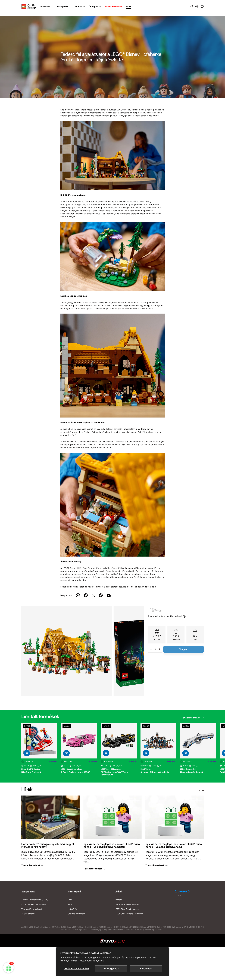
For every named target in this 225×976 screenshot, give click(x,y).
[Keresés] (191, 6)
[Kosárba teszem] (26, 753)
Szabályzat (28, 891)
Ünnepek (93, 6)
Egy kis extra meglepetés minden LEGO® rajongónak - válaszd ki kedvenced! (174, 845)
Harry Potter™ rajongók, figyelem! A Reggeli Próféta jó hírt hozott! (47, 845)
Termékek (45, 6)
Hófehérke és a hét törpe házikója (167, 616)
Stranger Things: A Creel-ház (154, 772)
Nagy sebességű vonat (191, 772)
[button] (137, 651)
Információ (74, 891)
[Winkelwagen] (202, 6)
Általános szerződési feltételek (33, 904)
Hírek (128, 6)
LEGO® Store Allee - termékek (127, 904)
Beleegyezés (111, 968)
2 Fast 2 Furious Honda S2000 (75, 772)
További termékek (191, 717)
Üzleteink (118, 900)
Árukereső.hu (182, 896)
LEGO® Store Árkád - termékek (127, 909)
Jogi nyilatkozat (28, 914)
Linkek (119, 891)
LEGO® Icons (145, 769)
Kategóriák (62, 6)
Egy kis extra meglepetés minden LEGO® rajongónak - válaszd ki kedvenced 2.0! (112, 845)
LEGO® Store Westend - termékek (129, 914)
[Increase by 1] (159, 649)
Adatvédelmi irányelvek (91, 960)
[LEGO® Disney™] (176, 610)
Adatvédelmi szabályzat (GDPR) (34, 900)
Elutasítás (146, 968)
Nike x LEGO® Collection (30, 769)
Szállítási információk (76, 914)
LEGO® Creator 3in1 (187, 769)
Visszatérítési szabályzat (31, 909)
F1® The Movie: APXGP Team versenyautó (114, 773)
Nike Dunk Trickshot (31, 772)
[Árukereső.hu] (182, 892)
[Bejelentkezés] (196, 6)
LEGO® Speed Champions (71, 769)
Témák (78, 6)
